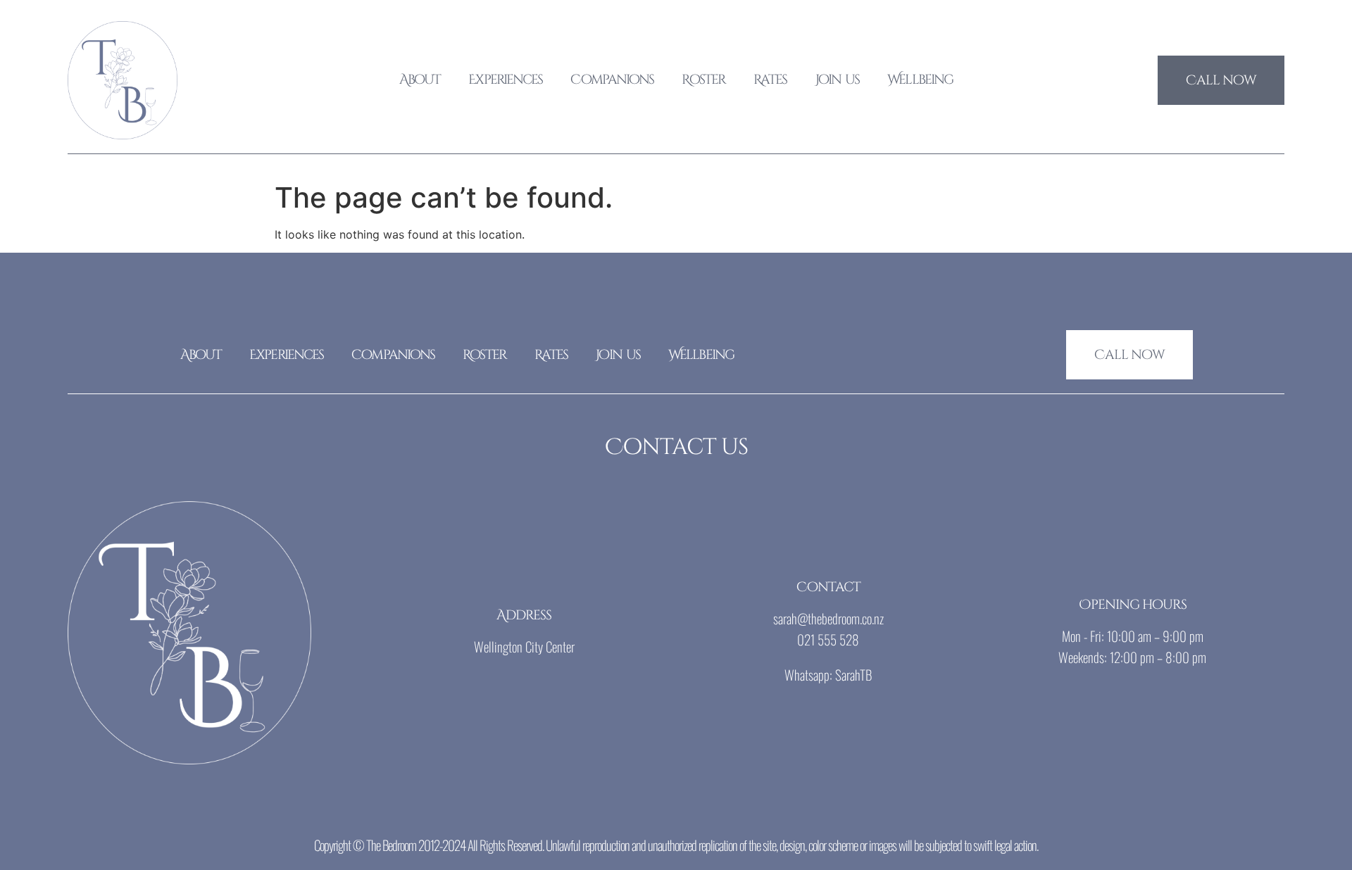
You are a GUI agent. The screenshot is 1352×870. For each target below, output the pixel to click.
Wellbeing (920, 79)
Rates (770, 79)
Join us (837, 79)
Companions (611, 79)
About (420, 79)
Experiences (505, 79)
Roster (703, 79)
